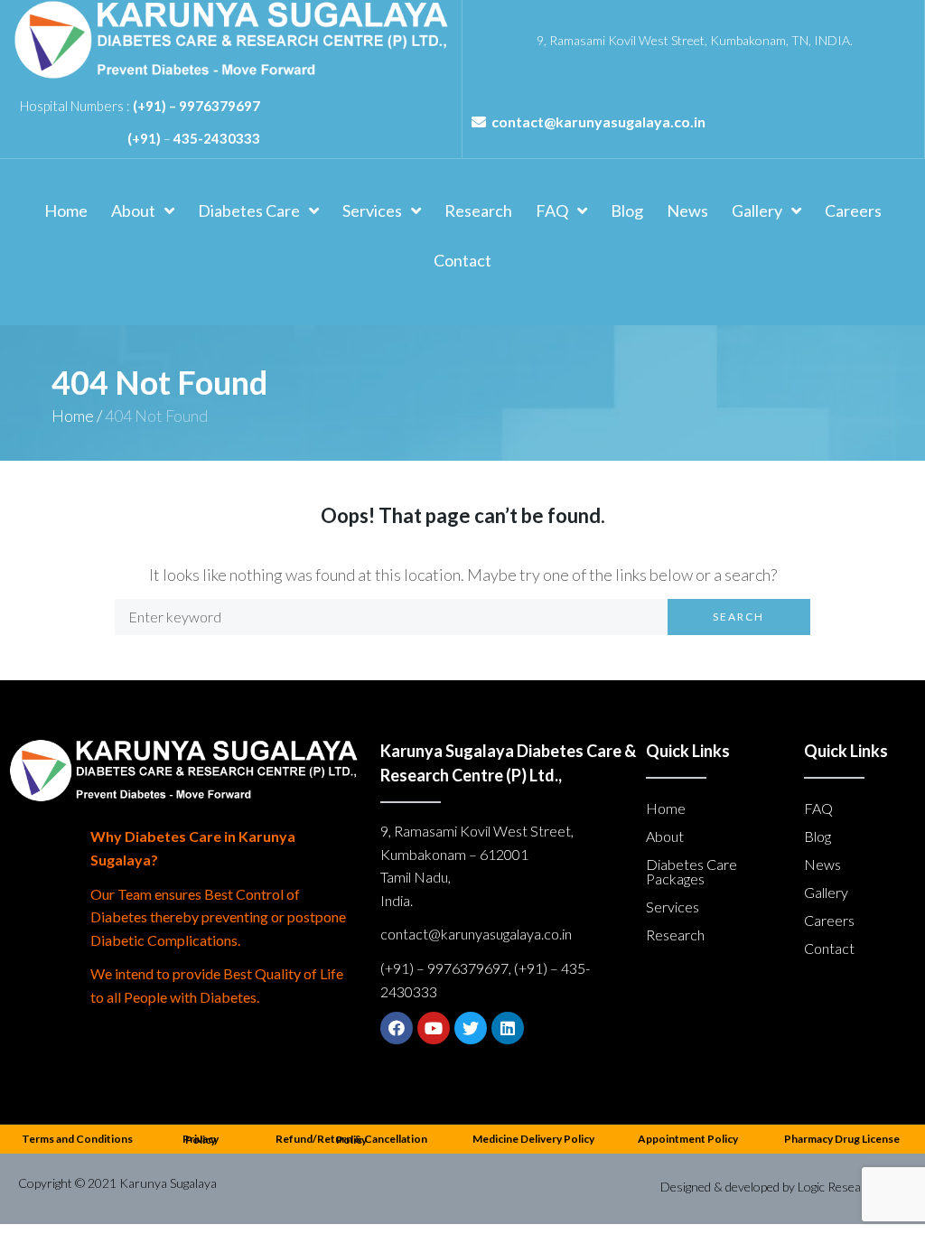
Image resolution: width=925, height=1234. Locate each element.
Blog (817, 836)
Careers (829, 920)
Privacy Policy (200, 1139)
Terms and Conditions (77, 1138)
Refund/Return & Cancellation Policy (351, 1139)
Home (72, 415)
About (665, 836)
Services (672, 906)
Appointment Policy (688, 1138)
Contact (829, 948)
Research (675, 934)
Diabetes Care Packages (691, 871)
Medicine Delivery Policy (533, 1138)
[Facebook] (396, 1028)
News (822, 864)
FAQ (818, 808)
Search (738, 616)
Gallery (826, 892)
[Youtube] (433, 1028)
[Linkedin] (507, 1028)
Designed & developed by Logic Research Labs (783, 1186)
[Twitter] (470, 1028)
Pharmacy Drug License (842, 1138)
